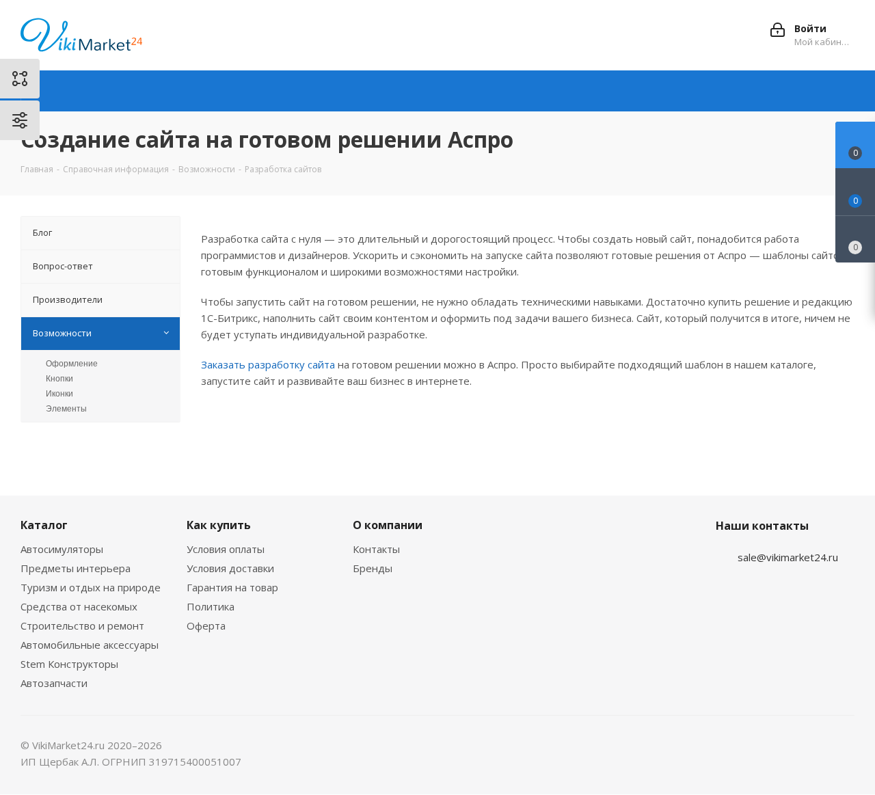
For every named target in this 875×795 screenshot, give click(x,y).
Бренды (372, 568)
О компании (387, 525)
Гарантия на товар (232, 587)
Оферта (206, 625)
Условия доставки (230, 568)
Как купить (219, 525)
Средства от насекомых (79, 606)
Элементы (66, 409)
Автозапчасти (54, 683)
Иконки (59, 394)
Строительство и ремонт (82, 625)
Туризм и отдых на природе (91, 587)
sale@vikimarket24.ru (788, 557)
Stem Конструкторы (69, 664)
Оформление (72, 363)
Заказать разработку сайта (268, 364)
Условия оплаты (226, 549)
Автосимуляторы (62, 549)
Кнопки (59, 378)
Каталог (44, 525)
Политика (210, 606)
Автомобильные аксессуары (90, 644)
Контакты (376, 549)
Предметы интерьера (76, 568)
